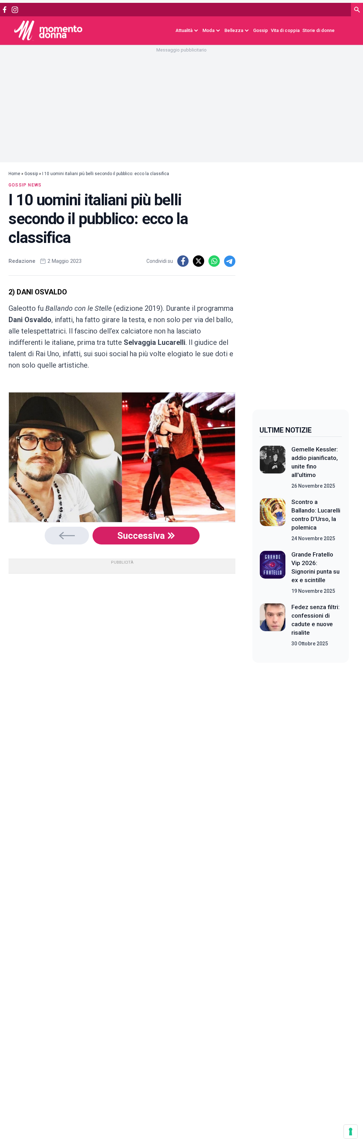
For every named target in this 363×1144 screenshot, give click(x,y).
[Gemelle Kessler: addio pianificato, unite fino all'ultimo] (272, 467)
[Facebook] (4, 9)
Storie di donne (318, 30)
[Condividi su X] (198, 261)
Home (14, 173)
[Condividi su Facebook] (183, 261)
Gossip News (25, 185)
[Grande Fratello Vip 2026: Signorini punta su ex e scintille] (272, 573)
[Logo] (48, 30)
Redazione (22, 261)
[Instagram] (14, 10)
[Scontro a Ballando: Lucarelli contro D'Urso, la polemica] (272, 520)
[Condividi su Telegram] (229, 261)
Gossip (260, 30)
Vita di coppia (285, 30)
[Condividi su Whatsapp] (214, 261)
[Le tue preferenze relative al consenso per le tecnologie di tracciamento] (350, 1131)
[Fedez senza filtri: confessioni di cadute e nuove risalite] (272, 625)
